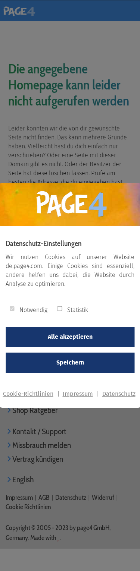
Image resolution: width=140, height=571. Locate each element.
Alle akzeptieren (70, 336)
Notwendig (33, 309)
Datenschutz (119, 393)
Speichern (70, 362)
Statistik (77, 309)
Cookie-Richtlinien (28, 393)
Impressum (78, 393)
